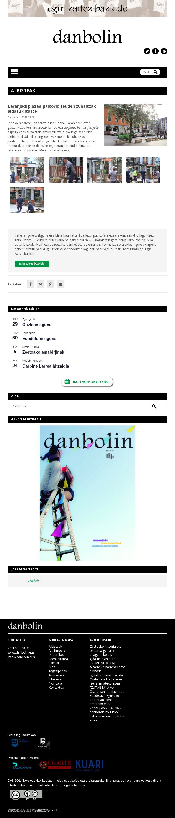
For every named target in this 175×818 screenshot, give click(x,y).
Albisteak (55, 646)
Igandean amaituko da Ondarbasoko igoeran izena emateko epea (106, 679)
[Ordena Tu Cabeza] (28, 810)
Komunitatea (58, 659)
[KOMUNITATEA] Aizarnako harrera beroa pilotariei (108, 667)
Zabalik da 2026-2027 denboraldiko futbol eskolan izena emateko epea (107, 714)
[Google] (50, 284)
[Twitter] (40, 284)
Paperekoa (57, 654)
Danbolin (34, 580)
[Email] (60, 284)
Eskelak (54, 663)
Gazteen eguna (36, 324)
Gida (52, 667)
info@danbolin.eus (21, 657)
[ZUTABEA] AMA (102, 687)
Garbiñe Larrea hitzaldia (45, 366)
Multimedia (57, 650)
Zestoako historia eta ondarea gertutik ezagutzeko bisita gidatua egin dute (105, 652)
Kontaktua (56, 687)
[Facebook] (30, 284)
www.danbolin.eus (21, 652)
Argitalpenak (58, 671)
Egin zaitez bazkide (31, 264)
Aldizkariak (56, 675)
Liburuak (55, 679)
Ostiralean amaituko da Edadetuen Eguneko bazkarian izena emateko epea (107, 697)
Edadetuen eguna (39, 338)
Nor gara (55, 683)
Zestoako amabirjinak (43, 352)
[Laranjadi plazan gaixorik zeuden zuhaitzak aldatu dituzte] (135, 124)
